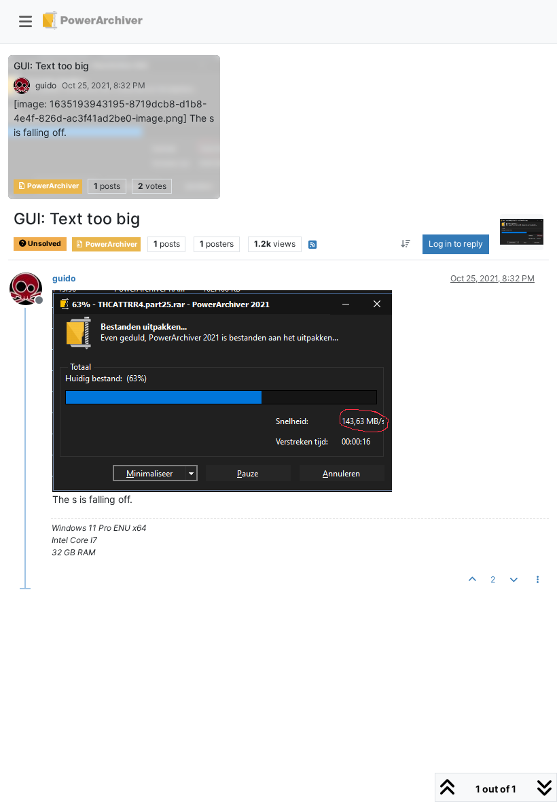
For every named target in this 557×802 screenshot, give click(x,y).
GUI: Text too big (51, 65)
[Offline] (31, 287)
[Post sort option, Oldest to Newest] (406, 244)
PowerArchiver (52, 185)
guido (45, 85)
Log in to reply (456, 244)
